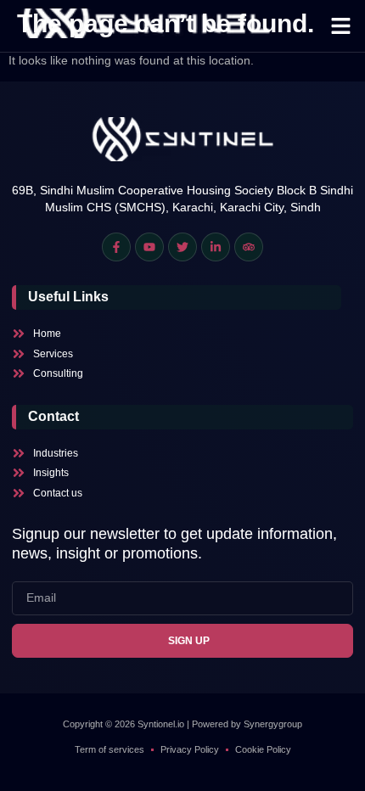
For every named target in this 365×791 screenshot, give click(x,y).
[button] (341, 26)
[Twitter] (182, 247)
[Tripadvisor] (248, 247)
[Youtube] (149, 247)
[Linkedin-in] (215, 247)
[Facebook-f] (116, 247)
